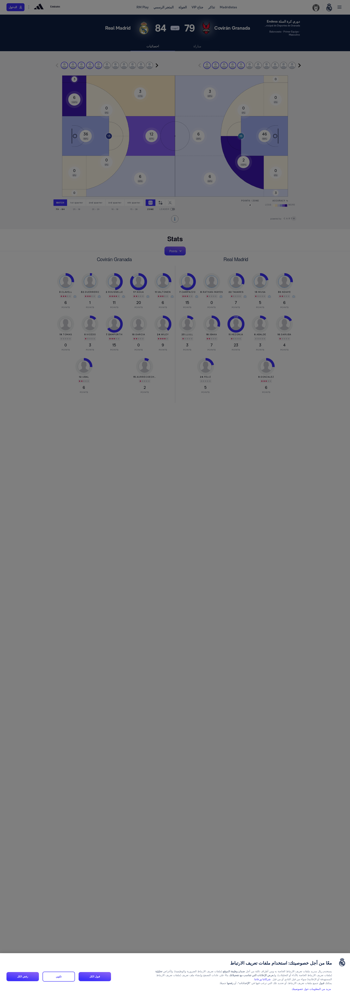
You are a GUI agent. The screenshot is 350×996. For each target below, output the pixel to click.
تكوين (59, 976)
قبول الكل (95, 976)
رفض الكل (22, 976)
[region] (175, 974)
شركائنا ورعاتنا (262, 979)
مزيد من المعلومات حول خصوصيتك (311, 989)
